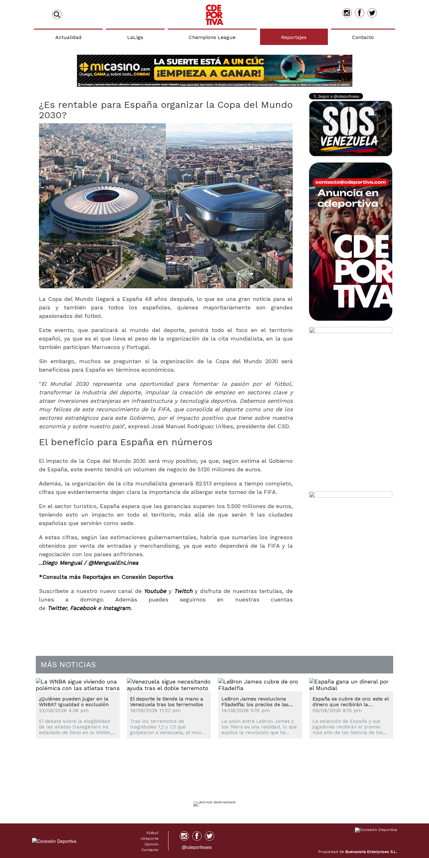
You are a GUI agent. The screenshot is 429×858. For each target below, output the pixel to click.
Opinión (151, 844)
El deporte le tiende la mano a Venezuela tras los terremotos (166, 701)
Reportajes (294, 37)
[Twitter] (372, 13)
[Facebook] (359, 13)
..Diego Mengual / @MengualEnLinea (88, 562)
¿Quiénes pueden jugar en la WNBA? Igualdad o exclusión (74, 701)
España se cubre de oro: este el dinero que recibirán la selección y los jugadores (350, 701)
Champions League (212, 37)
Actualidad (68, 37)
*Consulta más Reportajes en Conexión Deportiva (106, 576)
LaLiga (135, 37)
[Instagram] (347, 13)
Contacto (363, 37)
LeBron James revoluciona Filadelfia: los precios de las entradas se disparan (255, 701)
